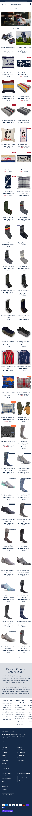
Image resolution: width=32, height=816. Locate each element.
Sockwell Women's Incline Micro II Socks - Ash (24, 469)
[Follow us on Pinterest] (19, 780)
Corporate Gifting (21, 752)
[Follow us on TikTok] (22, 780)
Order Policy (5, 786)
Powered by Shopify (13, 799)
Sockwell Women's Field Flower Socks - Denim (8, 469)
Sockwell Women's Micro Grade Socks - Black (23, 545)
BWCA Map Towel (24, 168)
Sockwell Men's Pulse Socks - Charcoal (24, 596)
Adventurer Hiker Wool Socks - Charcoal (8, 316)
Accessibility (5, 789)
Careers (4, 763)
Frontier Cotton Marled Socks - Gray (8, 241)
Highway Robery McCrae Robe (24, 366)
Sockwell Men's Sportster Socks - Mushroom (8, 545)
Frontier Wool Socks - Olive (8, 217)
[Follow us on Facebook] (19, 777)
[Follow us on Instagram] (26, 777)
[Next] (19, 658)
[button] (5, 51)
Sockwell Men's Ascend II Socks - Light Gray (24, 647)
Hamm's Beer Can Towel (8, 168)
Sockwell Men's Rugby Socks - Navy (24, 622)
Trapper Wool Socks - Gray (24, 266)
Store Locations (5, 749)
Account (4, 784)
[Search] (5, 4)
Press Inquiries (20, 755)
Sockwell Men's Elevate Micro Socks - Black (8, 520)
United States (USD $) (7, 794)
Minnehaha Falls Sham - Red (24, 392)
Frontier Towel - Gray (24, 96)
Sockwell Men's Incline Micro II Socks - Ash (8, 571)
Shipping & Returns (6, 778)
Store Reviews (20, 760)
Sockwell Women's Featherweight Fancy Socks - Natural (24, 443)
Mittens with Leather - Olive (23, 417)
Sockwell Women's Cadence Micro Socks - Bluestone (8, 596)
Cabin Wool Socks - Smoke (8, 266)
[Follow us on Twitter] (22, 777)
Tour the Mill (4, 752)
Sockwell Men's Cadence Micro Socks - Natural (8, 647)
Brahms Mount (5, 768)
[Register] (23, 741)
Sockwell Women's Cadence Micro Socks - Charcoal (23, 571)
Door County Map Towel (8, 191)
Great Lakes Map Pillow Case (8, 72)
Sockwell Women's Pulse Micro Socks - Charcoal (8, 495)
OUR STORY (20, 724)
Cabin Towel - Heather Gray (8, 120)
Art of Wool (4, 757)
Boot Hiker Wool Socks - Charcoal (23, 291)
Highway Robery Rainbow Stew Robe (8, 367)
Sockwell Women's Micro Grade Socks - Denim (23, 495)
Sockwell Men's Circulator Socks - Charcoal (8, 622)
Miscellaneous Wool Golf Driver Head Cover (24, 48)
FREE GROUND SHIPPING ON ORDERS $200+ (16, 1)
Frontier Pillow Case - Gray (8, 96)
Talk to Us (4, 775)
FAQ (3, 781)
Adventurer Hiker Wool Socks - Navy (24, 316)
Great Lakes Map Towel (23, 72)
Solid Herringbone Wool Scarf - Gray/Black (8, 442)
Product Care (7, 719)
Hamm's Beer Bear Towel (24, 144)
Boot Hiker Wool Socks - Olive (8, 290)
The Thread (20, 757)
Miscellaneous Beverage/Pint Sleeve (8, 48)
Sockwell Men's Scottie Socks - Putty (24, 520)
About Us (4, 755)
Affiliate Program (21, 749)
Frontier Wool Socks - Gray (24, 217)
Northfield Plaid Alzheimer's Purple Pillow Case (23, 192)
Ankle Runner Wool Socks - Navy (8, 342)
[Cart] (29, 4)
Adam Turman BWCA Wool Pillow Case (8, 393)
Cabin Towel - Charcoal (23, 120)
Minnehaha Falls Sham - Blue (8, 417)
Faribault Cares (5, 766)
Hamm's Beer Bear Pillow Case (8, 144)
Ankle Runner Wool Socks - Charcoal (23, 342)
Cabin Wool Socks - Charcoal (24, 241)
